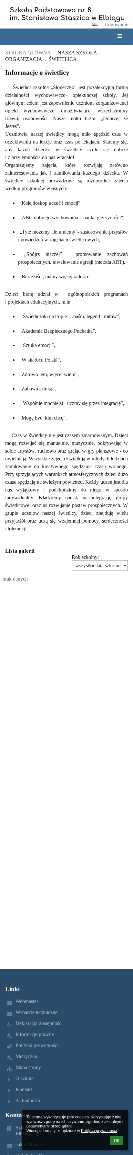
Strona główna (28, 52)
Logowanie (116, 24)
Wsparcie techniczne (36, 1012)
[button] (95, 25)
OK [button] (116, 1140)
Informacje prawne (34, 1034)
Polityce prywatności (99, 1130)
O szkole (24, 1078)
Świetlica (63, 59)
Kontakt (23, 1089)
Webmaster (26, 1001)
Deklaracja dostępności (39, 1023)
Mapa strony (28, 1067)
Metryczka (26, 1056)
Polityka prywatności (36, 1045)
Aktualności (27, 1100)
